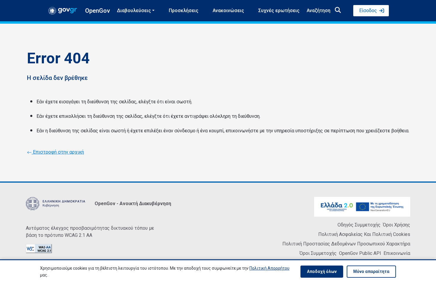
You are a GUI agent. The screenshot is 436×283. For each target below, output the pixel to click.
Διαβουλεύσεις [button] (134, 10)
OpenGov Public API (360, 253)
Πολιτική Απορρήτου (269, 268)
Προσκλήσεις (183, 10)
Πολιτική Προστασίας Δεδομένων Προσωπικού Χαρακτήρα (346, 244)
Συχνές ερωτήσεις (279, 10)
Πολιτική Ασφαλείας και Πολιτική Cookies (364, 234)
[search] (338, 11)
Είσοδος (368, 10)
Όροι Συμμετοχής (318, 253)
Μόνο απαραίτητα (371, 271)
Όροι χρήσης (396, 225)
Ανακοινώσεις (228, 10)
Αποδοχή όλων (322, 271)
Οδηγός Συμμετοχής (359, 225)
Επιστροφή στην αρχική (58, 152)
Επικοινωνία (397, 253)
